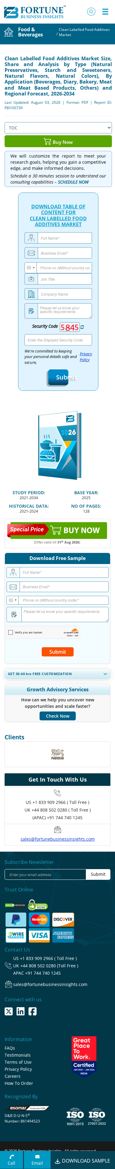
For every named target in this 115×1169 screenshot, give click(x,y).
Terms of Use (18, 1062)
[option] (57, 754)
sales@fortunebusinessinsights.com (58, 839)
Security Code (45, 326)
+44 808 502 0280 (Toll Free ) (49, 966)
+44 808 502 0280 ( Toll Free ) (61, 810)
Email (37, 1163)
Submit (60, 377)
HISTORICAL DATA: (29, 506)
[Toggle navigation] (105, 11)
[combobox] (31, 268)
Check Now (57, 716)
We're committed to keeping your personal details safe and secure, (58, 357)
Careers (13, 1076)
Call (11, 1163)
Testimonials (18, 1055)
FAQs (10, 1048)
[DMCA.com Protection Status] (16, 903)
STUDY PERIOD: (29, 492)
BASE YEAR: (86, 492)
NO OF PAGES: (86, 506)
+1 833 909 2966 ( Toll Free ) (61, 802)
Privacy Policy (86, 356)
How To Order (19, 1083)
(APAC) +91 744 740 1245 (57, 817)
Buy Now (62, 142)
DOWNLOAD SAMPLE (85, 1160)
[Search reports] (91, 12)
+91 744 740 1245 (43, 973)
